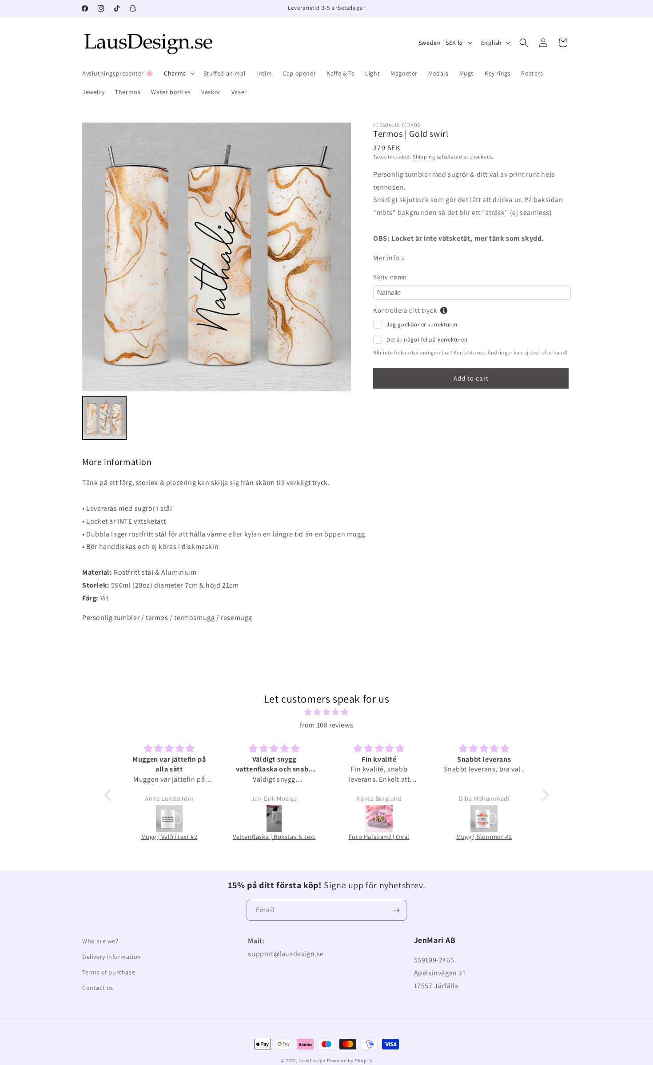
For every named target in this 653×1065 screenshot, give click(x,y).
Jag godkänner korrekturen (422, 324)
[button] (178, 73)
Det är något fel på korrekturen (427, 339)
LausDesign (312, 1060)
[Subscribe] (396, 910)
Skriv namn (390, 277)
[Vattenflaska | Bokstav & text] (274, 818)
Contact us (97, 988)
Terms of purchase (108, 972)
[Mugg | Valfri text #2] (169, 818)
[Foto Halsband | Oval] (379, 818)
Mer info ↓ (389, 257)
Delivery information (111, 957)
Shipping (424, 156)
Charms (175, 73)
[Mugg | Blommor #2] (484, 818)
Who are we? (100, 941)
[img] (327, 712)
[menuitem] (104, 418)
